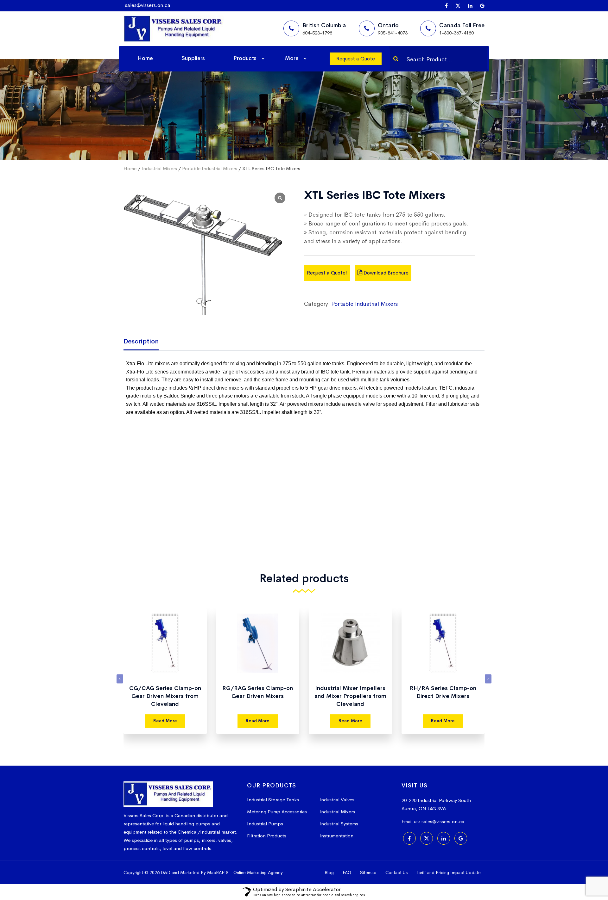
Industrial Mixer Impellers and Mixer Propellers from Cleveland (258, 696)
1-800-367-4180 (456, 33)
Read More (165, 721)
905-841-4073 (393, 33)
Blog (329, 872)
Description (141, 341)
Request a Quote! (327, 272)
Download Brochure (385, 272)
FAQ (347, 872)
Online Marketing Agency (258, 872)
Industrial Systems (339, 824)
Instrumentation (336, 836)
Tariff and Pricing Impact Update (448, 872)
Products (244, 58)
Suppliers (193, 58)
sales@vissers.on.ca (147, 5)
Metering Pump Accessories (277, 812)
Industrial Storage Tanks (273, 800)
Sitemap (368, 872)
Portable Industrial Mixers (209, 168)
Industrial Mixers (159, 168)
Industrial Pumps (265, 824)
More (292, 58)
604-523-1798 (317, 33)
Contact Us (396, 872)
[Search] (396, 58)
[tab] (146, 342)
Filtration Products (266, 836)
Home (145, 58)
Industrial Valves (337, 800)
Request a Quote (355, 58)
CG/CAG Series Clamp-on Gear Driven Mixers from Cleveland (443, 696)
